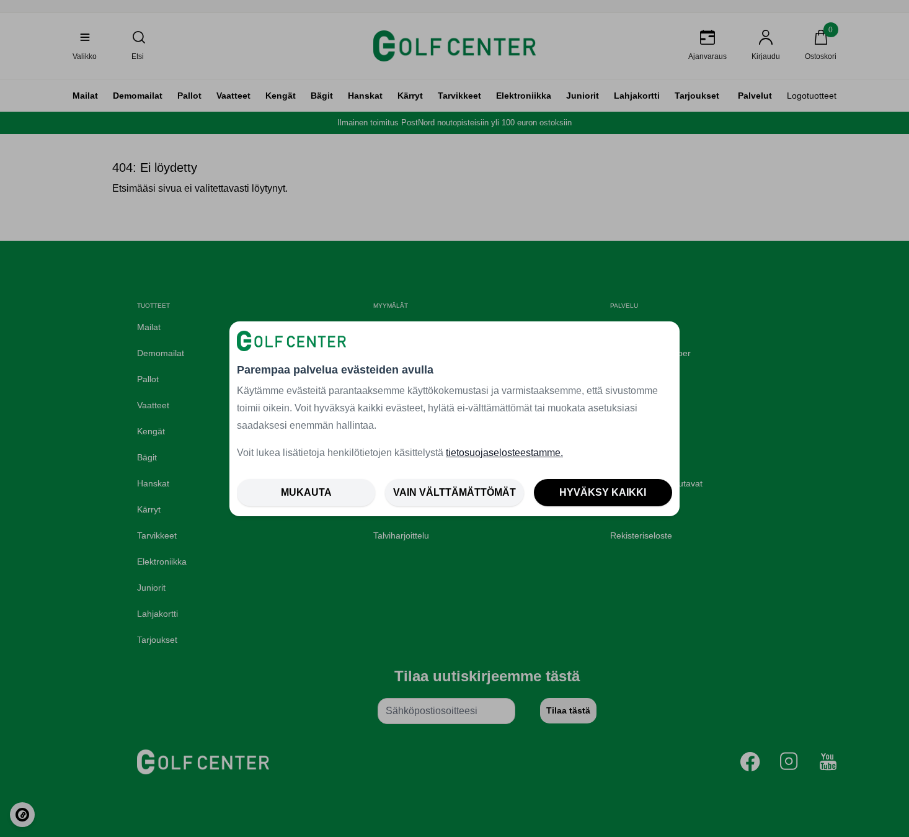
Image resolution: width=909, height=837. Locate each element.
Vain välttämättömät (454, 492)
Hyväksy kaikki (602, 492)
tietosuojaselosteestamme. (504, 452)
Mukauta (306, 492)
